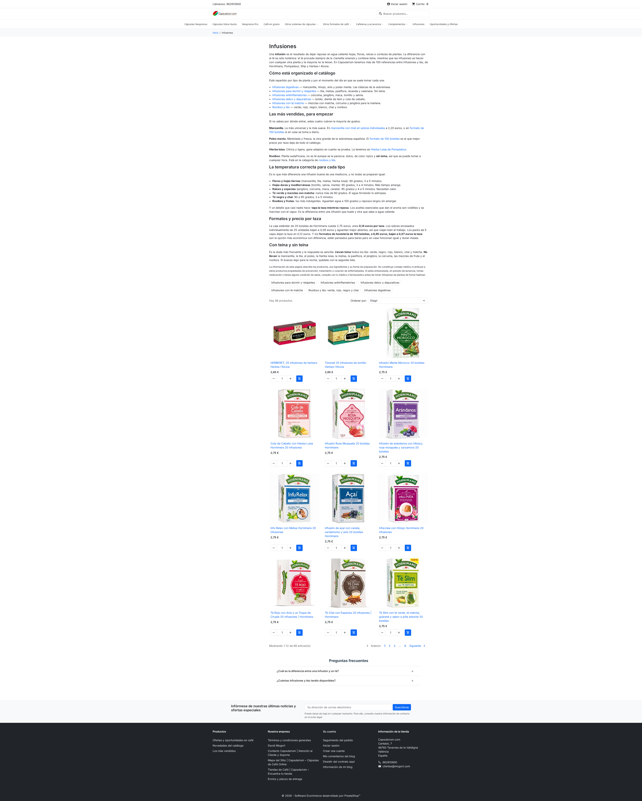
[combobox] (403, 13)
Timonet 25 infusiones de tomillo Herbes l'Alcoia (345, 364)
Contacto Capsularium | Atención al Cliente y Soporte (290, 753)
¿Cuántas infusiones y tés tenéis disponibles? (345, 680)
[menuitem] (196, 24)
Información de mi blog (337, 767)
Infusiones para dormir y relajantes (294, 91)
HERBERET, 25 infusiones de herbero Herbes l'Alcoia (294, 364)
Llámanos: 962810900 (227, 4)
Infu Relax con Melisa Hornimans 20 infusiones (293, 530)
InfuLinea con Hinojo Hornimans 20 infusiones (401, 530)
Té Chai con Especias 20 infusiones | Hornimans (348, 614)
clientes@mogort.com (396, 766)
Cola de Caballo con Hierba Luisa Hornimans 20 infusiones (292, 445)
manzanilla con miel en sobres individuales (358, 128)
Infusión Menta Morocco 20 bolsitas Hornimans (401, 364)
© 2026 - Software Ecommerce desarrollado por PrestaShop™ (321, 795)
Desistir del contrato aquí (339, 761)
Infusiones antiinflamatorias (289, 95)
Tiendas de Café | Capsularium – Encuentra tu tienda (288, 771)
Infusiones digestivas (285, 87)
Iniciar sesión (331, 745)
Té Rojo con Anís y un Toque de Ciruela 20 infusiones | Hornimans (292, 614)
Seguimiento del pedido (338, 740)
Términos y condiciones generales (289, 740)
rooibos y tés (327, 160)
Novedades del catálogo (228, 745)
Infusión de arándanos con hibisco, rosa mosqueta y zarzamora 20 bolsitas (401, 447)
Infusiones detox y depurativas (291, 99)
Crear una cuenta (334, 751)
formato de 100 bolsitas (385, 138)
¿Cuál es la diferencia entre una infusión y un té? (345, 671)
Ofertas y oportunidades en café (233, 740)
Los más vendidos (224, 751)
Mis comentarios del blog (339, 756)
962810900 (390, 762)
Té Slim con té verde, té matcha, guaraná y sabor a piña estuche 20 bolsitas (401, 616)
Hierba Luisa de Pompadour (388, 149)
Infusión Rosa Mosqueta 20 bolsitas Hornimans (347, 445)
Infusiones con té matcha (288, 103)
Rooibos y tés (281, 107)
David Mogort (276, 745)
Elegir (374, 300)
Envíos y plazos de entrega (285, 779)
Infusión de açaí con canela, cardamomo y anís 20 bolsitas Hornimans (344, 532)
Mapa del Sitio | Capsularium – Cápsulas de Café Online (293, 762)
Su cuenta (329, 731)
